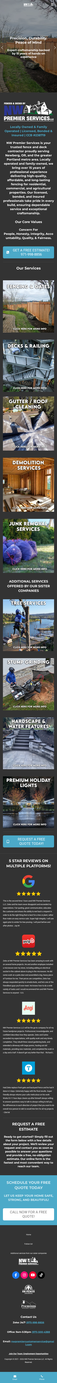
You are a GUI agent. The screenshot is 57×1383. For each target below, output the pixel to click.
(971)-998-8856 (35, 1322)
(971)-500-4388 (41, 1332)
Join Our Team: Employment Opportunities (28, 1353)
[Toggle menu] (52, 4)
